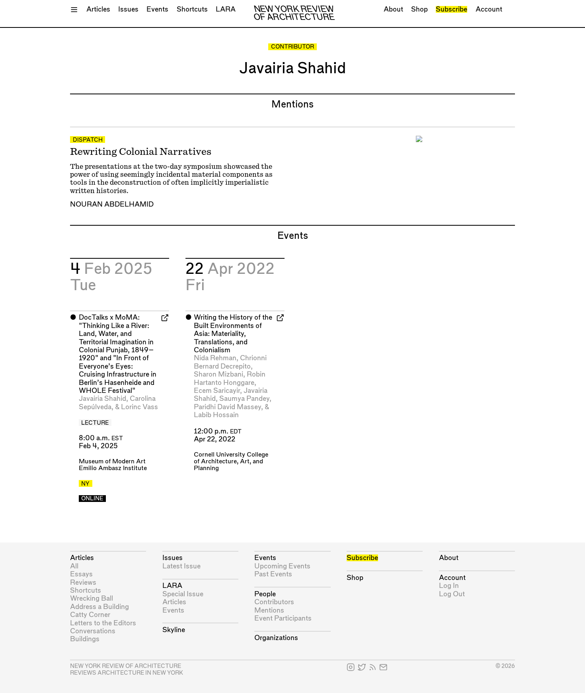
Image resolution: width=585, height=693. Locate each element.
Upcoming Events (282, 566)
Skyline (173, 630)
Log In (449, 585)
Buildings (84, 639)
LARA (226, 9)
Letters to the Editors (103, 623)
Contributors (274, 602)
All (74, 566)
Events (157, 9)
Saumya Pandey (244, 398)
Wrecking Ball (91, 598)
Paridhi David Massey (227, 407)
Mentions (269, 610)
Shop (419, 9)
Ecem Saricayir (217, 390)
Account (489, 9)
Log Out (452, 594)
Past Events (273, 574)
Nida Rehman (215, 358)
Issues (128, 9)
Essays (81, 574)
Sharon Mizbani (218, 374)
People (265, 594)
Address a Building (99, 606)
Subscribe (451, 9)
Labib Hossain (216, 415)
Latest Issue (181, 566)
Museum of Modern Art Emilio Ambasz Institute (113, 465)
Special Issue (182, 594)
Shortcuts (192, 9)
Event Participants (283, 618)
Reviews (83, 582)
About (393, 9)
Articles (98, 9)
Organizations (276, 637)
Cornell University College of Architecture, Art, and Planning (231, 461)
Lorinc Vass (139, 407)
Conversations (92, 631)
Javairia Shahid (102, 398)
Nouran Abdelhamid (112, 204)
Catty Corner (90, 614)
